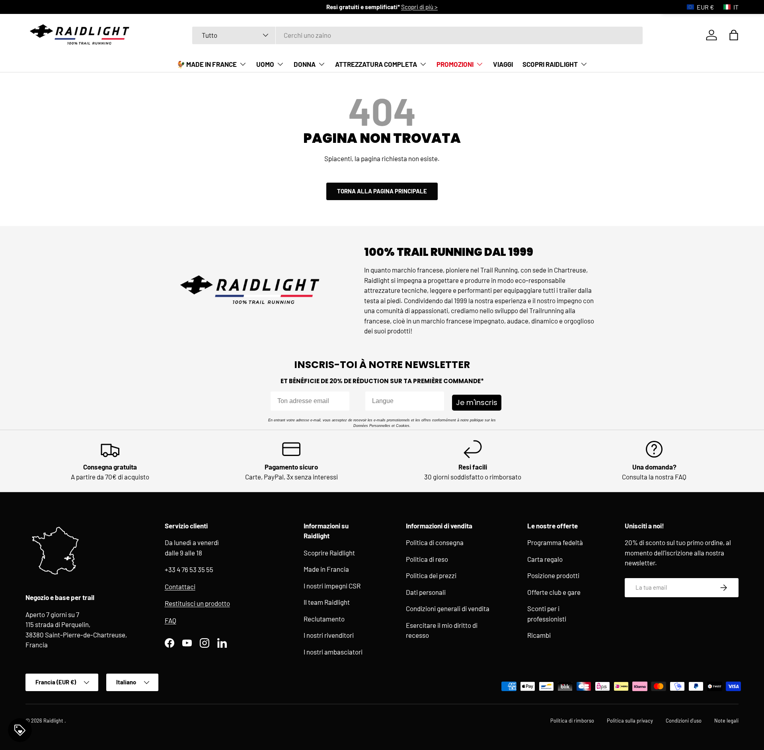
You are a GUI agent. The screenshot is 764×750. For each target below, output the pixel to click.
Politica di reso (427, 559)
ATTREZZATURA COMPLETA (376, 64)
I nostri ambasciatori (333, 652)
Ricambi (539, 635)
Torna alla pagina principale (382, 191)
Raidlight (53, 720)
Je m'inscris (476, 402)
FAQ (170, 620)
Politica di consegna (435, 542)
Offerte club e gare (554, 592)
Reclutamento (324, 619)
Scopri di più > (419, 6)
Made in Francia (326, 569)
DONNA (305, 64)
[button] (734, 35)
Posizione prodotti (553, 575)
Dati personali (426, 592)
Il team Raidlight (327, 602)
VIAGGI (503, 64)
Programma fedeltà (555, 542)
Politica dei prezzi (431, 575)
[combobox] (417, 35)
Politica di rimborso (572, 720)
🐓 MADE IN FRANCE (207, 64)
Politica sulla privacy (630, 720)
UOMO (265, 64)
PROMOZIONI (455, 64)
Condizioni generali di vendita (447, 608)
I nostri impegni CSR (332, 586)
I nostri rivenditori (329, 635)
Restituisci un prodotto (197, 603)
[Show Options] (436, 401)
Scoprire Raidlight (329, 553)
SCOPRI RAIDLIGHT (550, 64)
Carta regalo (545, 559)
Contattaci (180, 586)
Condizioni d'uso (684, 720)
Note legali (726, 720)
